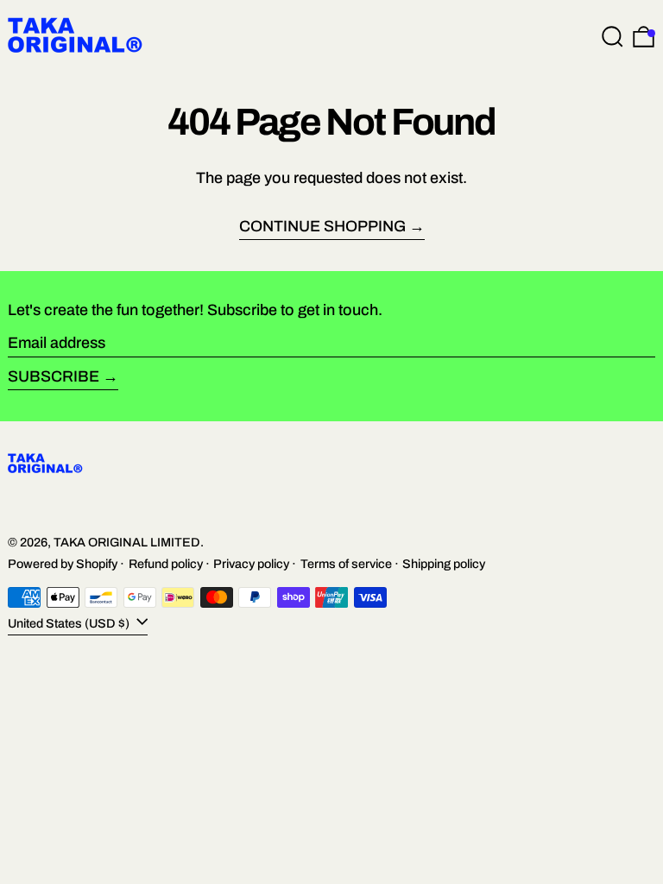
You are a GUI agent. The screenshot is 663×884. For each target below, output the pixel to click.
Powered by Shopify (62, 564)
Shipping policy (443, 564)
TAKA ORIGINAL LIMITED (127, 542)
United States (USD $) (70, 623)
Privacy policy (251, 564)
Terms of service (346, 564)
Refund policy (166, 564)
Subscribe (53, 376)
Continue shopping (322, 226)
